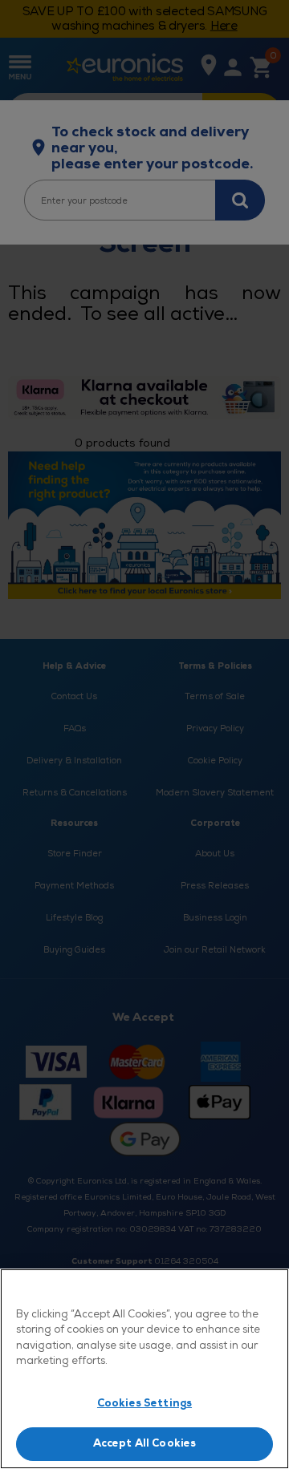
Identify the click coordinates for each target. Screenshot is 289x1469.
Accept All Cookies (144, 1443)
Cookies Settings (144, 1403)
